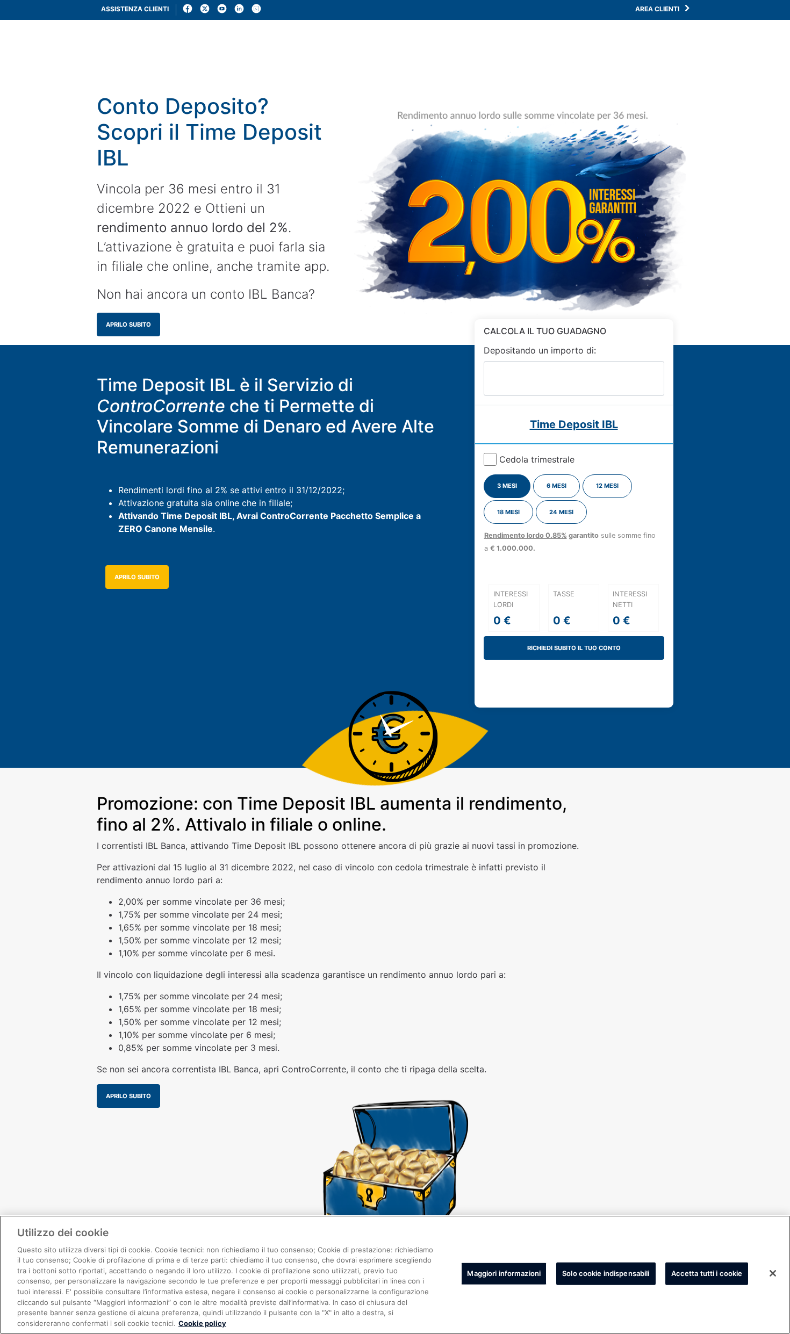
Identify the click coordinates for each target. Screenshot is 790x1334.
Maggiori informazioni (504, 1273)
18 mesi (508, 512)
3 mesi (507, 485)
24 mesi (561, 512)
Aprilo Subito (128, 324)
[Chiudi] (773, 1273)
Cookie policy (202, 1322)
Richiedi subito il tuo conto (574, 648)
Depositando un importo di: (540, 350)
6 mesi (556, 485)
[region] (395, 1274)
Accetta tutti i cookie (707, 1273)
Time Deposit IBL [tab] (574, 424)
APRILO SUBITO (137, 577)
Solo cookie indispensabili (605, 1273)
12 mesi (607, 485)
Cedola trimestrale (536, 459)
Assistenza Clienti (135, 9)
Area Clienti (658, 9)
